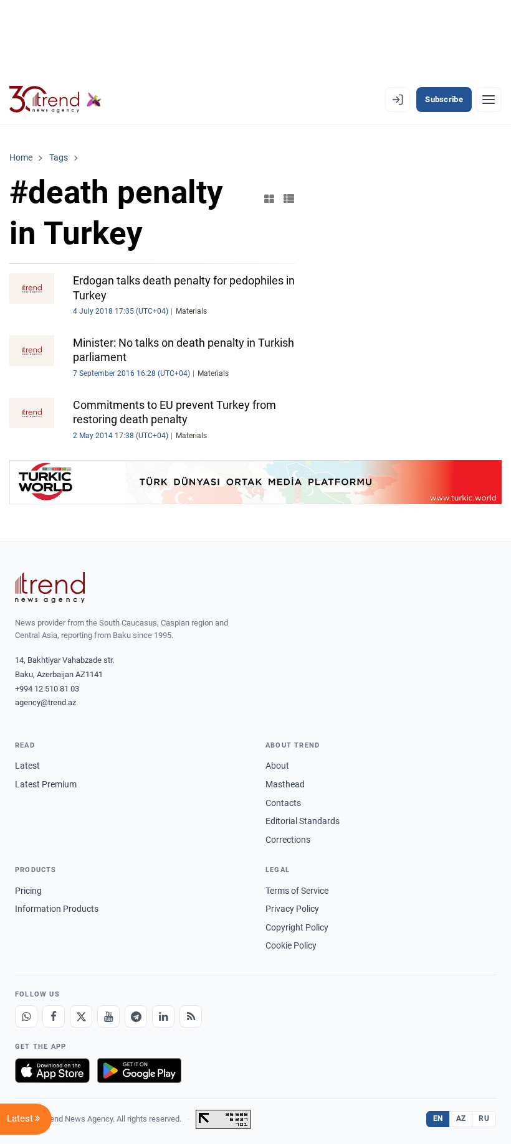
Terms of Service (296, 891)
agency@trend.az (45, 702)
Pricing (28, 891)
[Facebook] (53, 1016)
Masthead (285, 784)
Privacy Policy (292, 909)
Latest (27, 766)
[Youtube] (108, 1016)
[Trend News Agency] (50, 587)
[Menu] (488, 99)
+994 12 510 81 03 (47, 688)
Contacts (283, 803)
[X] (81, 1016)
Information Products (56, 909)
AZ (461, 1118)
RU (484, 1118)
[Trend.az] (55, 99)
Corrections (287, 840)
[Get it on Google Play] (139, 1070)
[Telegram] (136, 1016)
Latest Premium (46, 784)
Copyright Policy (296, 927)
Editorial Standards (302, 821)
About (277, 766)
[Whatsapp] (26, 1016)
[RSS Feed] (190, 1016)
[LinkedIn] (163, 1016)
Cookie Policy (291, 945)
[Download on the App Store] (52, 1070)
